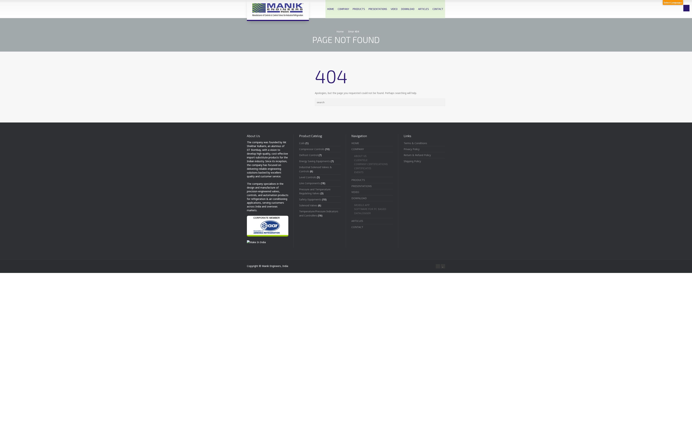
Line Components (309, 183)
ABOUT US (360, 156)
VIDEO (394, 8)
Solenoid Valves (308, 205)
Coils (302, 143)
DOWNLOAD (407, 8)
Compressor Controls (311, 149)
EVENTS (358, 172)
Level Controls (307, 177)
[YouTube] (443, 266)
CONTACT (437, 8)
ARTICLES (423, 8)
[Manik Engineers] (278, 10)
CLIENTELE (360, 160)
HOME (330, 8)
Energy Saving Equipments (314, 161)
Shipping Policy (412, 161)
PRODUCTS (359, 8)
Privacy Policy (412, 149)
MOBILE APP (362, 205)
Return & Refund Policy (417, 155)
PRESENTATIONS (378, 8)
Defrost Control (308, 155)
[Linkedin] (438, 266)
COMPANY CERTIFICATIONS (371, 164)
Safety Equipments (310, 199)
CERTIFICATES (362, 168)
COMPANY (343, 8)
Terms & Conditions (415, 143)
